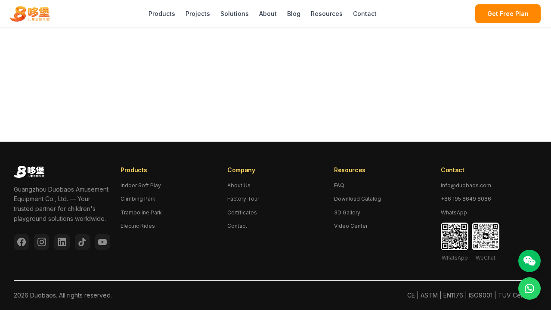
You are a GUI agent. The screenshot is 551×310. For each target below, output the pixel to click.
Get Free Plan (508, 13)
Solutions (234, 13)
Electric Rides (138, 226)
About (268, 13)
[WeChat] (529, 261)
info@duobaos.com (466, 185)
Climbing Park (138, 198)
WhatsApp (454, 212)
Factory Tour (243, 198)
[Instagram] (41, 242)
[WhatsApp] (529, 288)
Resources (327, 13)
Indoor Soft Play (141, 185)
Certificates (242, 212)
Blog (293, 13)
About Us (239, 185)
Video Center (351, 226)
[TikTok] (82, 242)
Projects (198, 13)
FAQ (339, 185)
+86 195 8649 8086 (466, 198)
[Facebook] (21, 242)
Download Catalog (357, 198)
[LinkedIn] (61, 242)
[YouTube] (102, 242)
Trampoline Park (141, 212)
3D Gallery (347, 212)
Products (162, 13)
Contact (365, 13)
